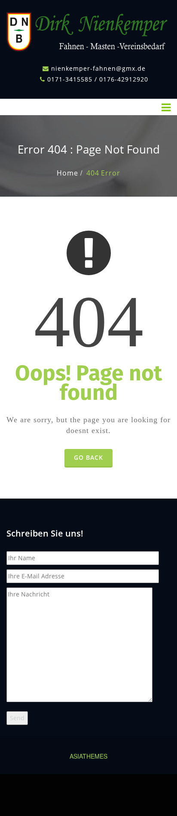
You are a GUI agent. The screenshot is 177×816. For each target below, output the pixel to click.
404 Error (103, 173)
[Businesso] (88, 29)
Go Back (88, 457)
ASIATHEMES (88, 756)
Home (67, 173)
